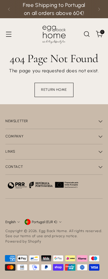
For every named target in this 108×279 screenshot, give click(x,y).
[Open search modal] (86, 34)
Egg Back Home (53, 231)
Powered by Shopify (23, 241)
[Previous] (9, 9)
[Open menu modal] (8, 34)
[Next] (99, 9)
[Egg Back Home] (54, 34)
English (10, 222)
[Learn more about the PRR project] (42, 185)
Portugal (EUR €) (44, 222)
